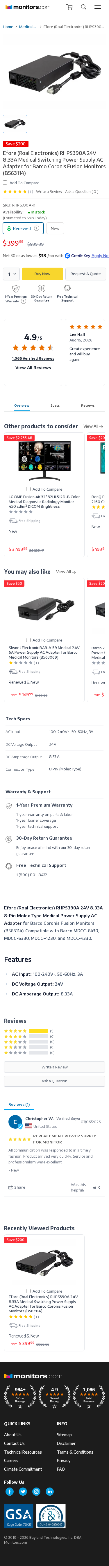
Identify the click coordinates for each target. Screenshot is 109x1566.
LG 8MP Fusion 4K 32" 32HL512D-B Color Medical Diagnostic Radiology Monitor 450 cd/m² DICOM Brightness (44, 501)
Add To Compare (25, 182)
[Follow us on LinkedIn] (50, 1492)
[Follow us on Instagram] (36, 1492)
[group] (98, 7)
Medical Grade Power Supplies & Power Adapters (28, 26)
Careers (11, 1460)
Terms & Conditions (75, 1452)
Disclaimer (66, 1443)
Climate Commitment (23, 1469)
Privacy (64, 1460)
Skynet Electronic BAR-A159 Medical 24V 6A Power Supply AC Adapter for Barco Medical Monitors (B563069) (44, 652)
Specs (55, 405)
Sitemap (64, 1434)
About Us (13, 1434)
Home (8, 26)
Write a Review (49, 191)
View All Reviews (33, 367)
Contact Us (14, 1443)
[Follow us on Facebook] (10, 1492)
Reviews (88, 405)
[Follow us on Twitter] (23, 1492)
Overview (21, 405)
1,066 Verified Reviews (33, 358)
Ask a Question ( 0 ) (82, 191)
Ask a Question (54, 1080)
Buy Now (42, 273)
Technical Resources (23, 1452)
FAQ (61, 1469)
